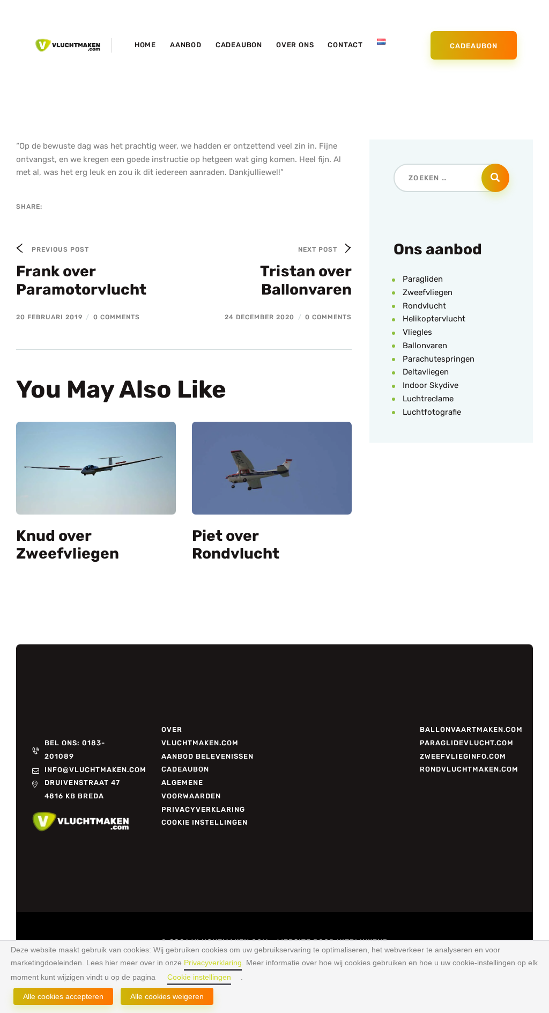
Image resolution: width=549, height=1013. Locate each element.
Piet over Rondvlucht (235, 545)
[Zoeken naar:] (451, 177)
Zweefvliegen (427, 292)
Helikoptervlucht (434, 319)
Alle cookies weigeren (167, 996)
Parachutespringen (438, 359)
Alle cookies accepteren (63, 996)
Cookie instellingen (199, 977)
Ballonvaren (425, 345)
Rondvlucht (424, 306)
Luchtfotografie (432, 412)
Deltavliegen (426, 372)
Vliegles (417, 332)
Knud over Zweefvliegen (67, 545)
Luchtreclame (428, 398)
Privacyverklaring (213, 962)
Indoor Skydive (430, 385)
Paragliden (423, 279)
